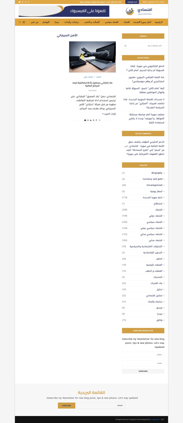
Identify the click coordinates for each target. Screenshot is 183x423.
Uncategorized (142, 185)
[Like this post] (99, 120)
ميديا (57, 22)
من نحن (34, 22)
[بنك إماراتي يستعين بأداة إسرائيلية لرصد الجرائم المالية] (92, 57)
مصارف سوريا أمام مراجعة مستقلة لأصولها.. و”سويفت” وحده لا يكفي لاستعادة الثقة (146, 118)
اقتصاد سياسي (111, 22)
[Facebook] (28, 2)
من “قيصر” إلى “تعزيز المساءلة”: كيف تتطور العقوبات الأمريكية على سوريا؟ (145, 152)
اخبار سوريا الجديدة (142, 22)
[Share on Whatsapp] (88, 120)
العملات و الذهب (92, 22)
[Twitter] (26, 2)
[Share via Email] (85, 120)
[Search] (20, 22)
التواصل (45, 22)
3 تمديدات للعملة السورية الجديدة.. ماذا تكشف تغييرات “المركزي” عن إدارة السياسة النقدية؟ (143, 103)
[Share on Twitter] (93, 120)
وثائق (142, 320)
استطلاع (142, 203)
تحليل (142, 289)
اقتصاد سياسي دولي (142, 228)
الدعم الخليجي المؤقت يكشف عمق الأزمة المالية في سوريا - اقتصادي (146, 144)
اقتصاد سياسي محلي (142, 234)
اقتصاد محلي (142, 240)
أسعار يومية (142, 191)
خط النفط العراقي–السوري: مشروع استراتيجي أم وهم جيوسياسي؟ (146, 79)
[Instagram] (22, 2)
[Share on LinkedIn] (91, 120)
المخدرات (142, 277)
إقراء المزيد (110, 114)
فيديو (142, 307)
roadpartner (155, 419)
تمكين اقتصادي (142, 295)
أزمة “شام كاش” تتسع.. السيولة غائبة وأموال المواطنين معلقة (100, 1)
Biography (142, 173)
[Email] (19, 2)
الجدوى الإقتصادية (142, 252)
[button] (123, 2)
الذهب (142, 258)
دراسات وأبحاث (71, 22)
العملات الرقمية (142, 265)
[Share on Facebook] (96, 120)
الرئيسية (158, 22)
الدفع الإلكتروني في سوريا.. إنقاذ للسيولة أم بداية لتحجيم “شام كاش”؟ (145, 68)
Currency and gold (142, 179)
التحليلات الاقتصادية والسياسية (142, 246)
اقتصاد (127, 22)
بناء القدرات (142, 283)
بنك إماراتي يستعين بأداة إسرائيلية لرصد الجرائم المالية (92, 84)
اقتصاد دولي (142, 215)
